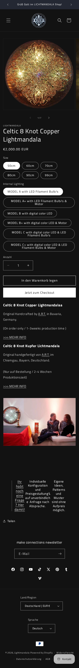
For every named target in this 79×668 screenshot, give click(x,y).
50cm (12, 165)
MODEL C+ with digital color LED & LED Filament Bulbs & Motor (39, 246)
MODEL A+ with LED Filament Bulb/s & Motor (39, 202)
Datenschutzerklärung (29, 659)
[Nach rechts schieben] (49, 117)
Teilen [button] (11, 521)
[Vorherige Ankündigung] (7, 4)
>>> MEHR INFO (14, 337)
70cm (49, 165)
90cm (30, 175)
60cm (30, 165)
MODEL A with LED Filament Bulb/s (33, 191)
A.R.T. (42, 313)
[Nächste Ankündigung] (71, 4)
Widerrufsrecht (65, 652)
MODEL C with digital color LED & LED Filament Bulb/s (39, 233)
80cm (12, 175)
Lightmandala (22, 652)
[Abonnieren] (60, 554)
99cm (49, 175)
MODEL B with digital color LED (30, 213)
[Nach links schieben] (30, 117)
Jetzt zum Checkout (39, 292)
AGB (48, 659)
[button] (8, 20)
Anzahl (7, 257)
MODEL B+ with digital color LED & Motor (37, 223)
